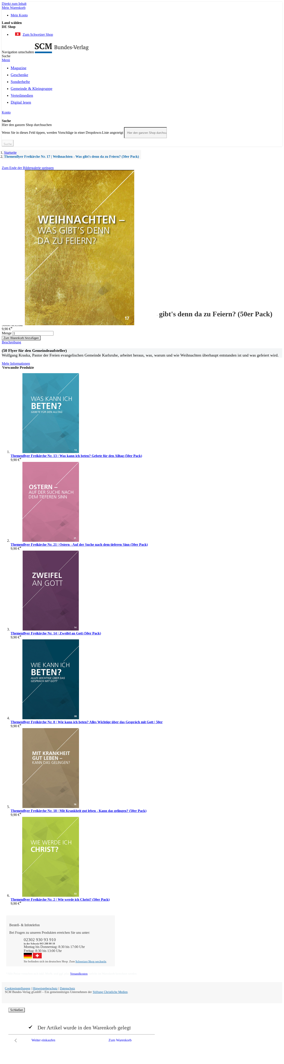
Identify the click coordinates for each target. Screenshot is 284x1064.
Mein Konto (19, 15)
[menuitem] (18, 67)
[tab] (142, 342)
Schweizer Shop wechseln (90, 961)
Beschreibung (11, 342)
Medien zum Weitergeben (246, 944)
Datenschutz (67, 988)
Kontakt (125, 932)
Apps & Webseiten (187, 940)
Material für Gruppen (243, 940)
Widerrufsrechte (130, 952)
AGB (232, 948)
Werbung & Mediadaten (190, 948)
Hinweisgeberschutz (45, 988)
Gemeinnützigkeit (186, 936)
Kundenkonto (129, 940)
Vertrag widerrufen (132, 956)
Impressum (181, 952)
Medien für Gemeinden (244, 936)
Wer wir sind (182, 932)
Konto (6, 112)
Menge (7, 333)
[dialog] (142, 1026)
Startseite (10, 152)
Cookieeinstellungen (17, 988)
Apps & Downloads (133, 936)
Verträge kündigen (132, 948)
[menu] (142, 86)
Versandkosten (79, 973)
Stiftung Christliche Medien (110, 992)
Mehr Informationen (16, 363)
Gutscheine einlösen (133, 944)
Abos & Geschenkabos (244, 932)
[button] (142, 27)
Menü (6, 60)
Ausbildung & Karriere (190, 944)
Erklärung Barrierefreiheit (246, 952)
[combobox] (145, 132)
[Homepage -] (62, 52)
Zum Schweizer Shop (38, 34)
